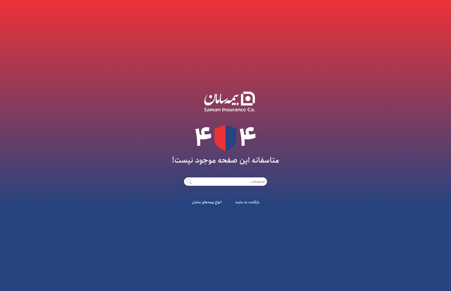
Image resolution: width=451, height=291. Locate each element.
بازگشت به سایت (247, 202)
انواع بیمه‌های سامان (207, 202)
